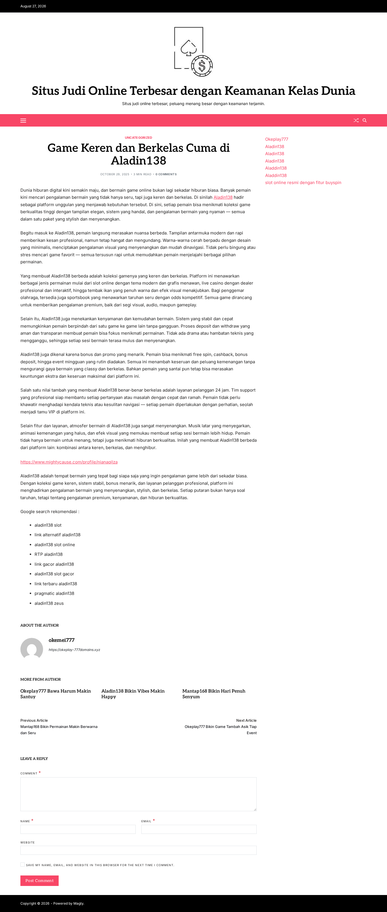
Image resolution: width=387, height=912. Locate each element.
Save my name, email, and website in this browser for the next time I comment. (100, 865)
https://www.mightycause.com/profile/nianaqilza (69, 462)
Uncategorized (138, 137)
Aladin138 (223, 197)
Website (27, 842)
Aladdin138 (276, 168)
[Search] (365, 120)
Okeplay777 (276, 139)
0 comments (166, 174)
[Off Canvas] (23, 121)
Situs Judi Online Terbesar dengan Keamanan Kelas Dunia (194, 91)
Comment (30, 773)
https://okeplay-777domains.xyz (74, 650)
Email (148, 820)
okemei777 (62, 640)
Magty (78, 903)
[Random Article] (356, 120)
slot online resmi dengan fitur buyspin (303, 182)
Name (27, 820)
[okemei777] (31, 649)
